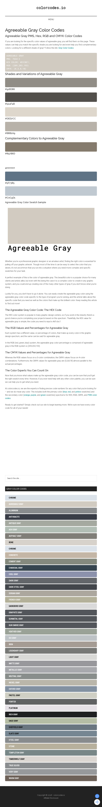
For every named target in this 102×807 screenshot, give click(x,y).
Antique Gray (15, 523)
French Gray (14, 600)
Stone (11, 746)
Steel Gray (14, 740)
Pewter (12, 702)
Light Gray (14, 657)
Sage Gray (13, 721)
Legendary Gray (16, 651)
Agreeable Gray (16, 504)
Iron (11, 644)
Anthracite (14, 517)
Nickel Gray (14, 682)
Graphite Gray (15, 612)
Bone (11, 542)
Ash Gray (13, 529)
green (43, 395)
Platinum (13, 708)
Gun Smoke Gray (16, 625)
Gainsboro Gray (16, 606)
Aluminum (13, 510)
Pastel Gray (14, 695)
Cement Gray (15, 561)
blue (65, 392)
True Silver (14, 765)
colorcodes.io (51, 7)
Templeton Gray (16, 753)
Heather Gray (15, 631)
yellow (78, 392)
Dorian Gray (14, 593)
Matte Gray (14, 663)
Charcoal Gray (16, 568)
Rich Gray (13, 714)
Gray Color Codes (66, 48)
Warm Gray (14, 778)
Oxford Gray (14, 689)
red (69, 392)
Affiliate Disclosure (51, 798)
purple (33, 395)
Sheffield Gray (16, 727)
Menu (51, 19)
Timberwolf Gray (17, 759)
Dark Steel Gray (16, 587)
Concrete (13, 555)
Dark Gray (13, 580)
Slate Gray (14, 733)
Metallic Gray (15, 670)
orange (27, 395)
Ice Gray (12, 638)
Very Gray (13, 772)
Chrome (12, 498)
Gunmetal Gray (16, 619)
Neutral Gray (15, 676)
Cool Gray (13, 574)
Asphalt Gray (15, 536)
